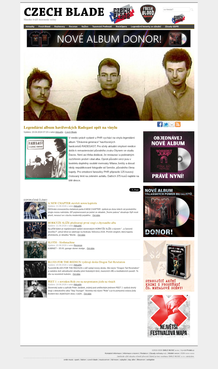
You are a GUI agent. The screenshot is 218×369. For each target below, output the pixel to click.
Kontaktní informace (113, 353)
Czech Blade (71, 132)
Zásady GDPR (172, 26)
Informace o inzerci (131, 353)
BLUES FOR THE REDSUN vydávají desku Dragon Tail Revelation (86, 262)
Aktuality (30, 26)
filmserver (141, 360)
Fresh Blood (44, 26)
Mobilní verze (173, 353)
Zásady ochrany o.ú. (158, 353)
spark (76, 360)
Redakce (144, 353)
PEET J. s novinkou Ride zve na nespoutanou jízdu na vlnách (81, 281)
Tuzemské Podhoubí (102, 26)
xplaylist (123, 360)
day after (131, 360)
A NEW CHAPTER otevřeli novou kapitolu (72, 203)
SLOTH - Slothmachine (61, 242)
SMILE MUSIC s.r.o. (171, 350)
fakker (83, 360)
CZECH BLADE (64, 13)
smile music (68, 360)
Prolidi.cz (190, 350)
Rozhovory (59, 26)
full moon (114, 360)
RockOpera (121, 26)
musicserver (104, 360)
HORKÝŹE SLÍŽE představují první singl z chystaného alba (82, 223)
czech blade (93, 360)
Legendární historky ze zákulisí (146, 26)
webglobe (150, 360)
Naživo (85, 26)
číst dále (96, 215)
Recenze (73, 26)
